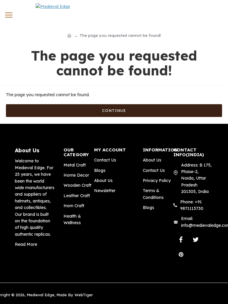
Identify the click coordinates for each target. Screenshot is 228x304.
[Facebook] (181, 240)
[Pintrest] (181, 254)
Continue (114, 110)
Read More (26, 244)
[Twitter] (196, 240)
